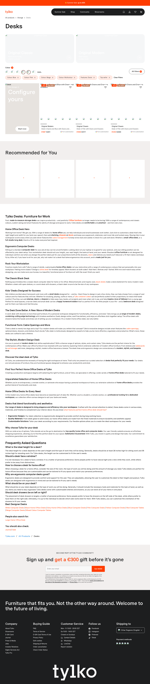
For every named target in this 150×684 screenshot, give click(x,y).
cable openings (132, 328)
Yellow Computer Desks (115, 508)
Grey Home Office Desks (57, 508)
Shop (73, 12)
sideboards (140, 346)
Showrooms (99, 12)
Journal (8, 530)
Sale (14, 530)
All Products (24, 536)
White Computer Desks (14, 508)
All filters (136, 71)
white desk (44, 269)
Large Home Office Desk (15, 520)
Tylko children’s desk (82, 296)
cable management (60, 238)
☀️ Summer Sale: (75, 3)
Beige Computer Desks (15, 510)
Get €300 (98, 569)
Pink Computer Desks (96, 508)
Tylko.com (10, 536)
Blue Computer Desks (77, 508)
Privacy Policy (73, 582)
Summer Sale (60, 12)
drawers (62, 235)
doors (71, 235)
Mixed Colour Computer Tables (38, 510)
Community (84, 12)
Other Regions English (130, 630)
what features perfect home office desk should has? (85, 410)
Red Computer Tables (135, 508)
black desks (100, 282)
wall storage (12, 348)
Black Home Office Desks (35, 508)
